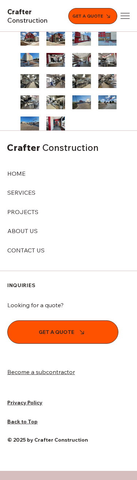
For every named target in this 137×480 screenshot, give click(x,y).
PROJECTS (22, 212)
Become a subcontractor (41, 372)
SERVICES (21, 192)
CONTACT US (26, 250)
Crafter (27, 16)
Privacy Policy (24, 402)
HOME (16, 173)
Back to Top (22, 421)
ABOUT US (22, 231)
